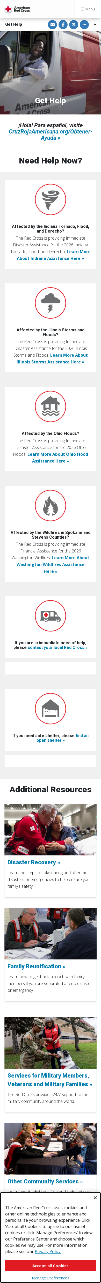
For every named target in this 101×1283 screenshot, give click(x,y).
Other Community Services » (45, 1181)
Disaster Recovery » (34, 862)
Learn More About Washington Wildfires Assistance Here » (53, 564)
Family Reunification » (37, 966)
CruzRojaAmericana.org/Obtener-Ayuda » (50, 134)
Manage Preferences (50, 1277)
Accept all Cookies (50, 1265)
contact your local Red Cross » (58, 647)
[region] (50, 1237)
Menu (89, 9)
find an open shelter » (63, 738)
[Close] (95, 1197)
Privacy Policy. (48, 1251)
